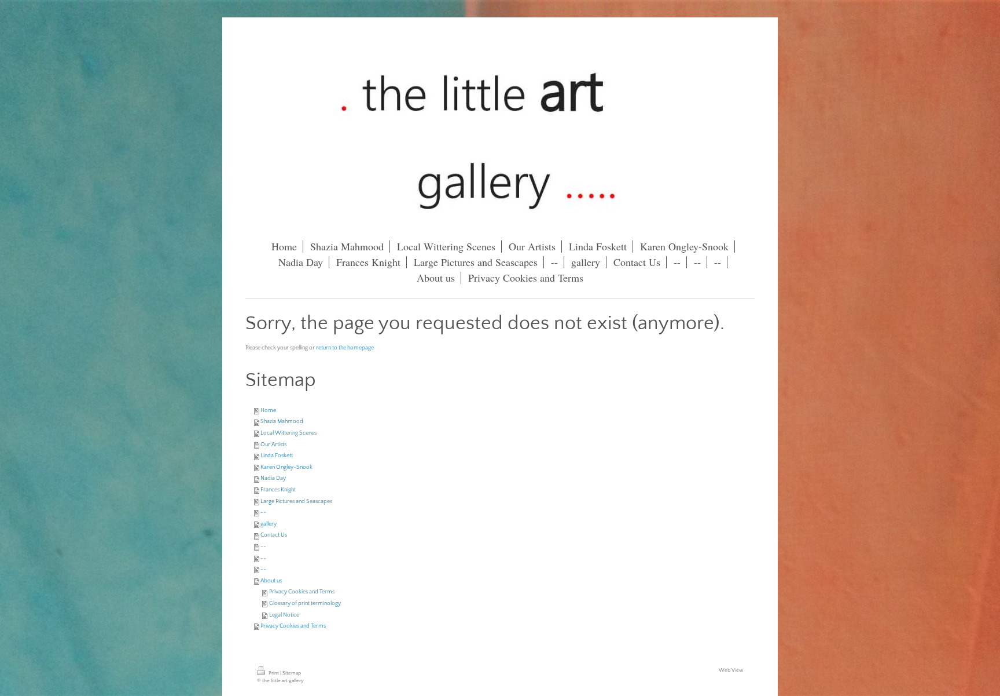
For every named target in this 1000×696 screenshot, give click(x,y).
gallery (268, 524)
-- (263, 512)
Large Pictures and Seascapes (296, 501)
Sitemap (291, 673)
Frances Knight (278, 490)
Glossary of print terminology (305, 603)
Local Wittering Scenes (288, 433)
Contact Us (273, 535)
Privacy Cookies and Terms (301, 592)
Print (273, 673)
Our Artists (273, 445)
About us (271, 581)
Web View (731, 670)
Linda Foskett (276, 456)
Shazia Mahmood (281, 421)
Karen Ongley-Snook (286, 467)
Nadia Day (273, 478)
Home (268, 410)
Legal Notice (284, 615)
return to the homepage (345, 348)
